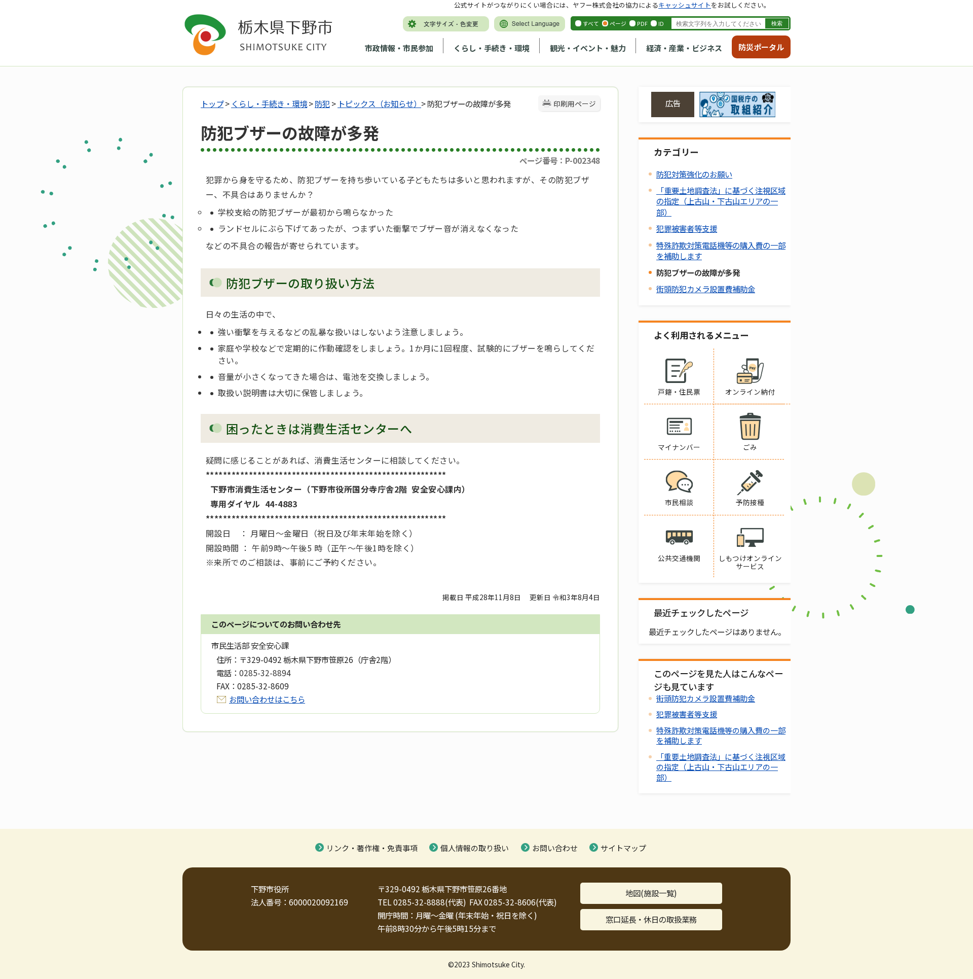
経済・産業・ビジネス (684, 48)
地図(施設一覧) (651, 892)
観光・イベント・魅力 (588, 48)
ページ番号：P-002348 (559, 160)
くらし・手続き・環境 (492, 48)
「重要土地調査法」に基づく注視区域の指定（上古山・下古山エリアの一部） (720, 201)
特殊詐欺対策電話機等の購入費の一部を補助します (720, 250)
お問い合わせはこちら (267, 699)
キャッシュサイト (684, 5)
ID (661, 23)
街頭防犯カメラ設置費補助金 (705, 288)
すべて (591, 23)
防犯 (322, 103)
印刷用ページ (574, 103)
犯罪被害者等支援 (686, 228)
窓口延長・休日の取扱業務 (651, 919)
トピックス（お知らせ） (379, 103)
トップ (212, 103)
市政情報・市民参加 (399, 48)
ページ (618, 23)
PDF (642, 23)
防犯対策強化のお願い (694, 174)
